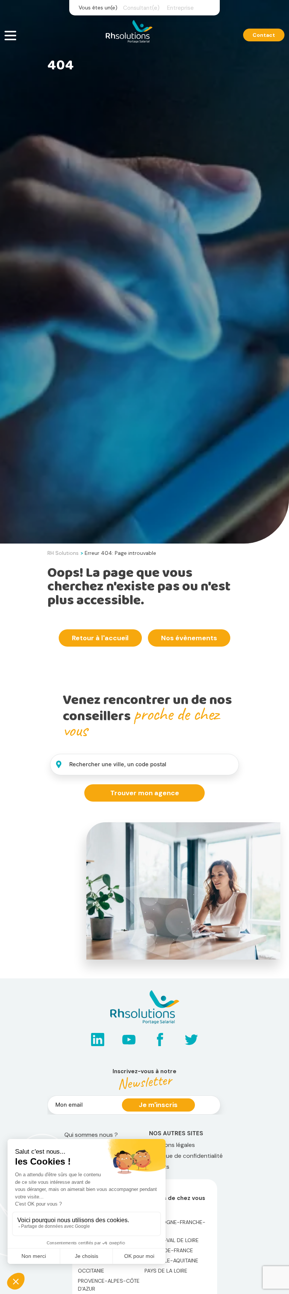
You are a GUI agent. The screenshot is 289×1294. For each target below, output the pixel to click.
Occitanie (91, 1270)
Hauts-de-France (168, 1250)
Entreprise (180, 8)
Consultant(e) (141, 8)
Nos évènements (189, 637)
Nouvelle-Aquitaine (171, 1260)
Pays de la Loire (165, 1270)
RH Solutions (63, 553)
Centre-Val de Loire (171, 1240)
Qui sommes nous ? (91, 1135)
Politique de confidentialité (186, 1156)
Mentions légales (172, 1145)
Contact (263, 35)
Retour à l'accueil (100, 637)
